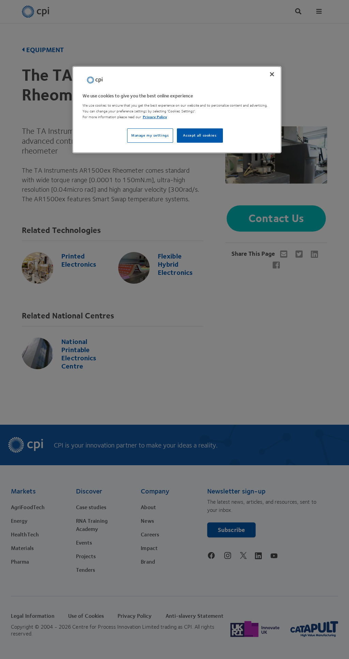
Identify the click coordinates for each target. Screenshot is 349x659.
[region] (177, 110)
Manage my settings (150, 135)
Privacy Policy (155, 117)
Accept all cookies (199, 135)
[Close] (271, 74)
